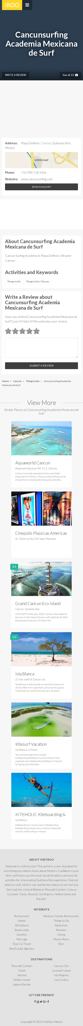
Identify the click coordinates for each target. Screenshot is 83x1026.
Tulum (22, 970)
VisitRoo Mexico (12, 5)
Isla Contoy (61, 979)
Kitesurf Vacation (31, 743)
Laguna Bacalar (22, 984)
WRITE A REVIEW (15, 75)
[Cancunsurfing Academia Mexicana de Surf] (15, 215)
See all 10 (69, 75)
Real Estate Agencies (21, 948)
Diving (61, 934)
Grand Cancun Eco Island (38, 603)
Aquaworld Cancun (32, 462)
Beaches (61, 930)
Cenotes (22, 934)
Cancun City (61, 966)
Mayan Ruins (61, 939)
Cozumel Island (61, 970)
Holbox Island (21, 979)
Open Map (42, 160)
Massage (22, 939)
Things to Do (14, 281)
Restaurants (21, 916)
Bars (61, 943)
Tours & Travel (22, 943)
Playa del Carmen (21, 966)
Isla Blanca (24, 673)
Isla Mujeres (61, 975)
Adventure (61, 925)
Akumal (21, 975)
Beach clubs (22, 930)
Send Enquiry (41, 186)
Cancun (46, 143)
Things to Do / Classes (37, 281)
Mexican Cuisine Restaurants (61, 916)
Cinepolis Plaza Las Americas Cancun (41, 533)
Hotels (22, 920)
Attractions (22, 925)
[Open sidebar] (27, 5)
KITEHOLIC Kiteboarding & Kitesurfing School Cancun (40, 815)
